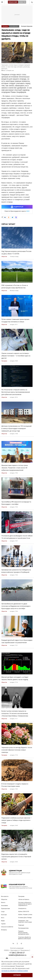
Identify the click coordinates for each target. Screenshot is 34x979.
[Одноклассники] (8, 217)
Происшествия (5, 908)
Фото (2, 917)
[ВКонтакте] (4, 217)
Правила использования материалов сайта (23, 932)
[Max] (16, 217)
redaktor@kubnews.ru (17, 955)
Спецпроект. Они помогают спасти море (25, 921)
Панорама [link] (4, 361)
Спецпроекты (22, 908)
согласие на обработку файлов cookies (14, 971)
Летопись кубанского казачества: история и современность (25, 904)
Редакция (21, 925)
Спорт (3, 911)
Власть (3, 902)
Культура (4, 914)
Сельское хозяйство (7, 926)
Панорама (5, 26)
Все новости (4, 896)
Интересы (4, 930)
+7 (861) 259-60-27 (17, 953)
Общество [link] (4, 256)
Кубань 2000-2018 (23, 911)
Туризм (3, 923)
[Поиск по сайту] (32, 2)
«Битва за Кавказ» (23, 899)
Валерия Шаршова (26, 26)
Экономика (4, 905)
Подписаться (18, 207)
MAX (27, 211)
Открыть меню (2, 2)
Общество (4, 899)
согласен (17, 975)
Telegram (21, 943)
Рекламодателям (23, 928)
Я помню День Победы (25, 917)
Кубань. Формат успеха (25, 914)
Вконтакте (13, 943)
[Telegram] (12, 217)
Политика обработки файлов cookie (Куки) (24, 937)
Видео (3, 920)
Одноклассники (17, 943)
